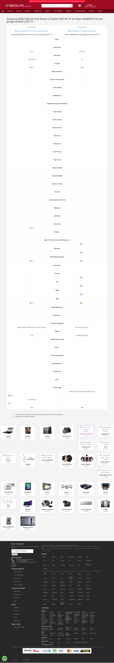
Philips (45, 565)
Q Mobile (62, 565)
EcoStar (62, 582)
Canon (88, 573)
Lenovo (62, 560)
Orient (88, 592)
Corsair (79, 578)
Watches (91, 11)
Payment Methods (18, 575)
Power (100, 11)
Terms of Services (18, 585)
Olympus (80, 592)
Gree (70, 585)
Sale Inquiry (17, 591)
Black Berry (72, 557)
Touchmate (55, 599)
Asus (61, 557)
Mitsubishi (45, 592)
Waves (45, 604)
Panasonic (89, 560)
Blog (15, 601)
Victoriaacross (72, 599)
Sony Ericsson (88, 564)
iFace (87, 585)
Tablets (18, 11)
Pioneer (54, 565)
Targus (45, 599)
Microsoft (88, 589)
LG (70, 560)
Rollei (61, 596)
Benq (79, 573)
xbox (70, 604)
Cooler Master (71, 577)
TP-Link (62, 599)
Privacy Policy (17, 581)
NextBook (54, 592)
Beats (62, 573)
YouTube (16, 611)
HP (44, 560)
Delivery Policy (18, 571)
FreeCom (80, 582)
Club (61, 578)
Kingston (62, 589)
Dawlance (45, 582)
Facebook (16, 607)
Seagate (71, 596)
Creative (88, 578)
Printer (47, 11)
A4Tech (45, 573)
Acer (44, 557)
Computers (38, 11)
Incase (45, 589)
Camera (68, 11)
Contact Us (17, 598)
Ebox (53, 582)
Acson (53, 573)
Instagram (16, 614)
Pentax (45, 596)
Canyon (45, 578)
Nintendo (71, 592)
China (53, 578)
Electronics (58, 11)
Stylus (88, 596)
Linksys (71, 589)
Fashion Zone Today (19, 627)
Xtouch (79, 604)
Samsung (71, 565)
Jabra (53, 589)
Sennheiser (81, 596)
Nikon (61, 592)
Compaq (80, 557)
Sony (79, 565)
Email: (13, 551)
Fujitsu (45, 585)
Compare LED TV (18, 594)
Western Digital (62, 603)
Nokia (79, 560)
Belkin (70, 573)
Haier (79, 585)
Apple (53, 557)
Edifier (70, 582)
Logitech (80, 589)
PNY (53, 596)
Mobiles (27, 11)
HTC (53, 560)
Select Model (32, 27)
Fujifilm (88, 582)
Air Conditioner (80, 11)
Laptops (9, 11)
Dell (87, 557)
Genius (53, 585)
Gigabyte (62, 585)
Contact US (15, 659)
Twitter (15, 617)
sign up (15, 554)
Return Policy (17, 578)
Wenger (54, 604)
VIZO (87, 599)
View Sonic (81, 599)
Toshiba (45, 568)
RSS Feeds (17, 621)
